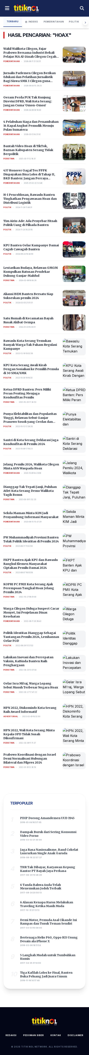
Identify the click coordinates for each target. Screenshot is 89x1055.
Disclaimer (75, 1035)
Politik (74, 21)
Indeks (33, 21)
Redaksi (11, 1035)
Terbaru (13, 21)
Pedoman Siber (33, 1035)
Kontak (56, 1035)
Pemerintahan (54, 21)
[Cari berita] (82, 8)
